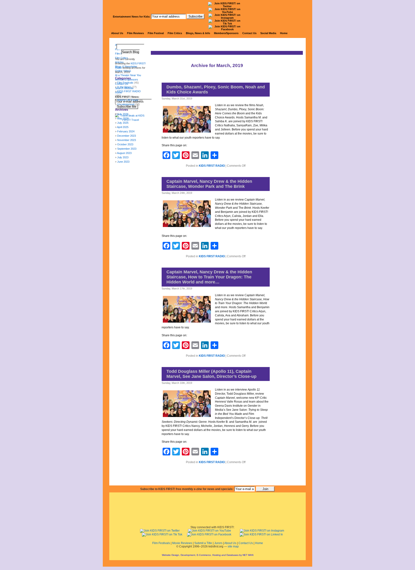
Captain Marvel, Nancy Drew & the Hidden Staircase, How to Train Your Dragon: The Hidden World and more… (209, 277)
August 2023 (124, 153)
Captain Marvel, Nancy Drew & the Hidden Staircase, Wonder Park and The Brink (209, 184)
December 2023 (126, 135)
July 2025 (122, 122)
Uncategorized (125, 104)
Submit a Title (203, 543)
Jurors (218, 543)
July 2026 (122, 114)
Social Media (268, 33)
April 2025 (122, 127)
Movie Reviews (182, 543)
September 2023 (126, 148)
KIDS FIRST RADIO (212, 165)
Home (283, 33)
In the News (124, 87)
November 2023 (126, 140)
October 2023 (125, 144)
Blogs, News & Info (198, 33)
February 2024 (125, 131)
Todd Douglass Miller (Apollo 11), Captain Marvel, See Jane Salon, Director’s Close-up (211, 374)
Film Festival (156, 33)
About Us (117, 33)
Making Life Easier (128, 99)
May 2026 (123, 118)
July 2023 (122, 157)
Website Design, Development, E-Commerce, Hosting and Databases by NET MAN (207, 555)
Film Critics (175, 33)
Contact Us (249, 33)
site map (233, 546)
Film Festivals (161, 543)
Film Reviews (135, 33)
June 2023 (123, 161)
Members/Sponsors (226, 33)
